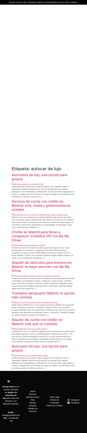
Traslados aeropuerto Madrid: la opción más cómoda (43, 295)
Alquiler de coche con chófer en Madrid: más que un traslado (37, 322)
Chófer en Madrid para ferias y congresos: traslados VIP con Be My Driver (40, 236)
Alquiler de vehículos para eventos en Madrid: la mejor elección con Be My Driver (42, 266)
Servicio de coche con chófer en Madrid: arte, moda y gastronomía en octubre (41, 205)
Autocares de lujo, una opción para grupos (39, 177)
